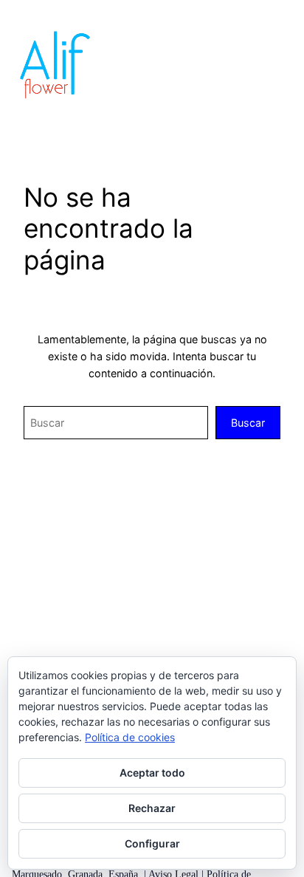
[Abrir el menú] (283, 64)
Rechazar (152, 808)
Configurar (152, 843)
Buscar (248, 422)
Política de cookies (130, 737)
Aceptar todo (152, 772)
